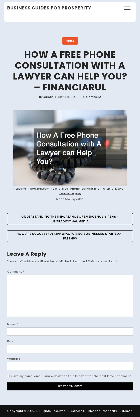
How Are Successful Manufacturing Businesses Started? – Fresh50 (70, 236)
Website (13, 358)
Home (70, 40)
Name (12, 324)
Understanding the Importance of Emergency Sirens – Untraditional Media (70, 219)
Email (12, 341)
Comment (16, 271)
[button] (127, 8)
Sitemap (126, 411)
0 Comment (92, 97)
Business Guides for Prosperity (49, 8)
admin (48, 97)
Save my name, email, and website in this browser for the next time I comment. (71, 376)
